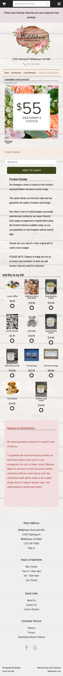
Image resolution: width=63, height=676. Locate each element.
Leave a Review (31, 609)
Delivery (31, 628)
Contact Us (31, 604)
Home (7, 73)
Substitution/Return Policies (31, 637)
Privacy (31, 632)
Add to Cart (31, 170)
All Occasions (16, 73)
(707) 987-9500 (33, 64)
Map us (31, 548)
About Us (31, 600)
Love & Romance (29, 73)
